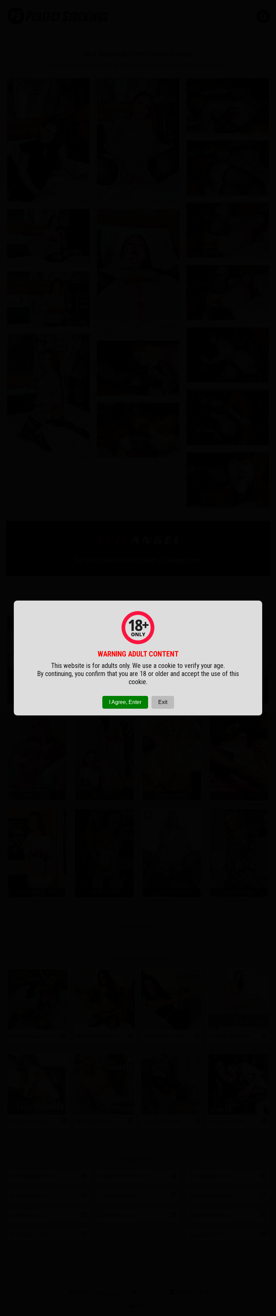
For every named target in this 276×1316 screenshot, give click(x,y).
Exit (162, 702)
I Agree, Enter (125, 702)
